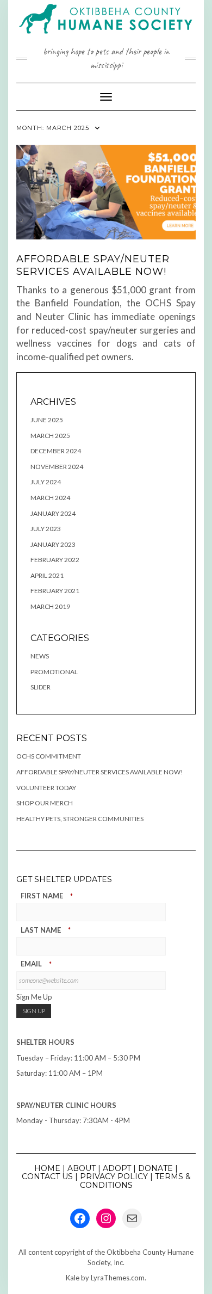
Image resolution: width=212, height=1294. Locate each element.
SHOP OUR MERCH (44, 803)
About (81, 1168)
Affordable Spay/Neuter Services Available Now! (93, 265)
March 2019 (50, 606)
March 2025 (50, 436)
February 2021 (54, 591)
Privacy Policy (114, 1176)
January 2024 (53, 513)
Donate (155, 1168)
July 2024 (45, 482)
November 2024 (56, 467)
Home (47, 1168)
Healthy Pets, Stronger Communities (80, 819)
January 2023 (53, 544)
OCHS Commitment (48, 756)
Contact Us (47, 1176)
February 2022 (54, 560)
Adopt (117, 1168)
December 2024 (55, 451)
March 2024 (50, 498)
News (39, 656)
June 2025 (46, 420)
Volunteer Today (46, 788)
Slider (40, 687)
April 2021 (47, 575)
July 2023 (45, 529)
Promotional (54, 672)
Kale (72, 1277)
